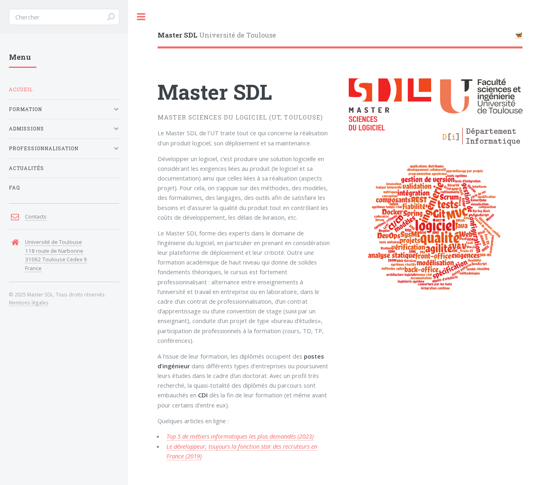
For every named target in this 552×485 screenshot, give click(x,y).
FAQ (14, 188)
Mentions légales (28, 302)
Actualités (26, 168)
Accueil (21, 89)
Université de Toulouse (217, 35)
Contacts (35, 216)
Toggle (141, 17)
